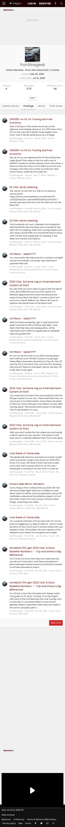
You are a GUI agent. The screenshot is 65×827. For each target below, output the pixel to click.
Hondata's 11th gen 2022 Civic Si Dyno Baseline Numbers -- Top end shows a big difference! (35, 551)
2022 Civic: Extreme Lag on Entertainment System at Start (35, 283)
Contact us (18, 819)
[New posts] (55, 3)
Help (20, 823)
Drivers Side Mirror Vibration (26, 484)
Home (28, 823)
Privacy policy (9, 823)
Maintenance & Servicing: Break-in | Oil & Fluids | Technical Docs (33, 271)
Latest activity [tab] (10, 106)
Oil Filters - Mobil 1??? (22, 254)
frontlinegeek (16, 138)
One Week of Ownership (24, 453)
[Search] (61, 3)
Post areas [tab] (56, 106)
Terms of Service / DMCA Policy (41, 819)
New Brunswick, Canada (45, 70)
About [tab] (41, 106)
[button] (4, 3)
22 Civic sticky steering (23, 187)
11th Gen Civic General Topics (34, 473)
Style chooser (8, 815)
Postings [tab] (29, 106)
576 (29, 89)
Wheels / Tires (16, 141)
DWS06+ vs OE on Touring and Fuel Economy (30, 120)
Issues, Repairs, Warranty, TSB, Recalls (35, 210)
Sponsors (6, 819)
